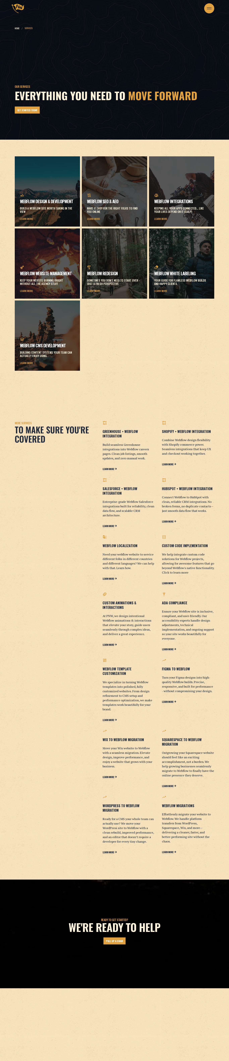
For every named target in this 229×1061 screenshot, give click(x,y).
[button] (209, 8)
